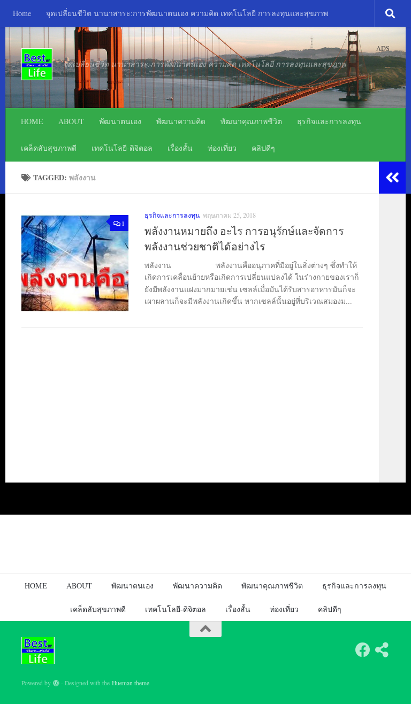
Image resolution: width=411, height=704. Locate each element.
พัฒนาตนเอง (120, 121)
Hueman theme (130, 683)
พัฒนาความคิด (181, 121)
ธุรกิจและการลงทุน (329, 121)
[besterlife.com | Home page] (36, 64)
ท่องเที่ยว (222, 148)
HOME (32, 121)
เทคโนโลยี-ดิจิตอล (122, 148)
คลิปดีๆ (263, 148)
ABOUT (71, 121)
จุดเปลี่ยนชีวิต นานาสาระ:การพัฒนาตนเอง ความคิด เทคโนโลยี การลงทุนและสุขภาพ (187, 13)
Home (22, 13)
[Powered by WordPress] (56, 683)
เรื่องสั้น (180, 148)
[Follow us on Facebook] (362, 649)
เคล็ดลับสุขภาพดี (49, 148)
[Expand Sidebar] (392, 178)
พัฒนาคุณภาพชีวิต (251, 121)
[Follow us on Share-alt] (382, 649)
